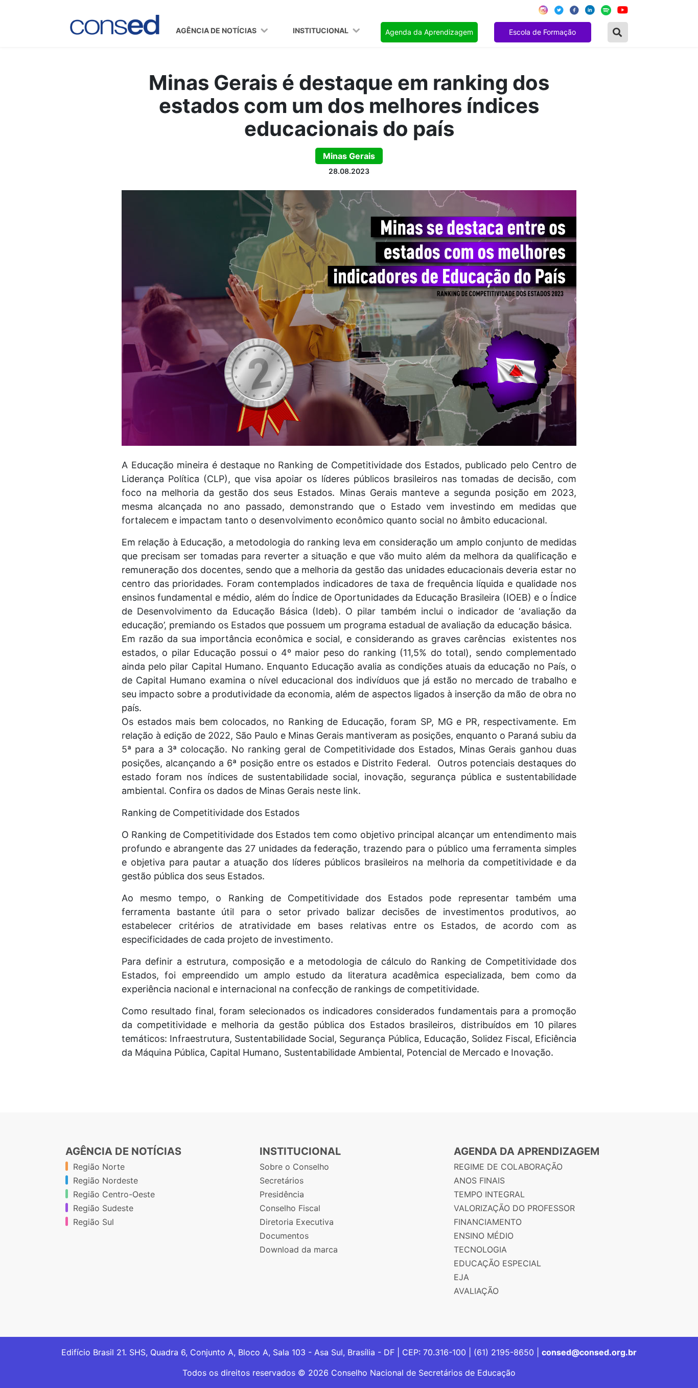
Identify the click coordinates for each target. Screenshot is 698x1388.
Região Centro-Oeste (114, 1194)
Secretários (282, 1180)
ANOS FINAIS (479, 1180)
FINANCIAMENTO (488, 1222)
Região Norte (99, 1167)
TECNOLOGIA (480, 1249)
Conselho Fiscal (290, 1208)
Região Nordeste (105, 1180)
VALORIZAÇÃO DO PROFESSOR (514, 1208)
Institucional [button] (321, 31)
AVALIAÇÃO (476, 1291)
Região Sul (93, 1222)
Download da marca (299, 1249)
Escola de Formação (542, 32)
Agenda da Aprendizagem (429, 32)
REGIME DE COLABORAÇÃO (508, 1167)
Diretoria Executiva (297, 1222)
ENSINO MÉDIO (484, 1236)
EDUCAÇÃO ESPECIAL (497, 1263)
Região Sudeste (103, 1208)
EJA (461, 1277)
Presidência (282, 1194)
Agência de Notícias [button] (217, 31)
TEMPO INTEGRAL (489, 1194)
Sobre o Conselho (294, 1167)
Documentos (284, 1236)
